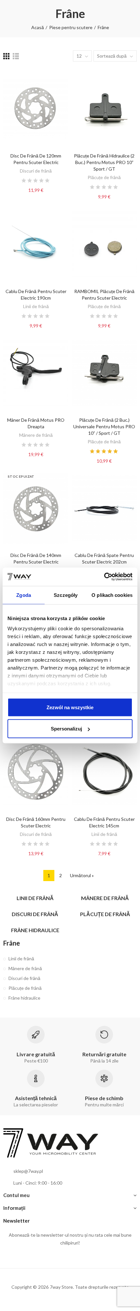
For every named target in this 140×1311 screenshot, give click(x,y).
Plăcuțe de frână (104, 177)
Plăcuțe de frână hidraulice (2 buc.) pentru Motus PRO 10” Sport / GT (104, 162)
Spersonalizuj (66, 728)
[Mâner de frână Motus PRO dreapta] (35, 373)
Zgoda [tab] (23, 595)
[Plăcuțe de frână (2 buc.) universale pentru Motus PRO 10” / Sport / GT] (104, 373)
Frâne (11, 943)
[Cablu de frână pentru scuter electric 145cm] (104, 772)
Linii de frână (36, 306)
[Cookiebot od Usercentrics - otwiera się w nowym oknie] (104, 577)
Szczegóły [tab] (65, 595)
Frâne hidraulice (24, 998)
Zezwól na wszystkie (70, 707)
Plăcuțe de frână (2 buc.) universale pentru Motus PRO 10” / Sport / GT (104, 426)
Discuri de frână (36, 171)
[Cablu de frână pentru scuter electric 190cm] (35, 244)
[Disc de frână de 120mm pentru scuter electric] (35, 108)
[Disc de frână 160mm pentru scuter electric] (35, 772)
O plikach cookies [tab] (112, 595)
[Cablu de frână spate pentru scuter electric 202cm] (104, 508)
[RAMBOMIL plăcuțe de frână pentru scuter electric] (104, 244)
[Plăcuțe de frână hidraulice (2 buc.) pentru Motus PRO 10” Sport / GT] (104, 108)
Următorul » (82, 875)
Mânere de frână (36, 435)
